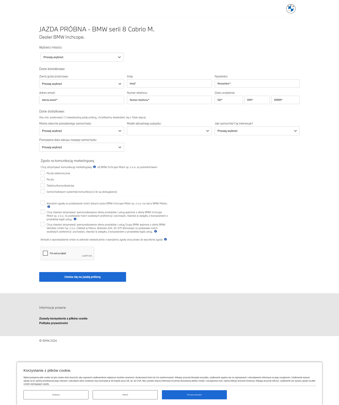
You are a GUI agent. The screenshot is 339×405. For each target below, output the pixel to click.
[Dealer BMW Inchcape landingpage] (291, 8)
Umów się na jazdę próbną (82, 277)
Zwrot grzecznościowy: (53, 76)
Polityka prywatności (53, 323)
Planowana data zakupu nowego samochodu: (68, 140)
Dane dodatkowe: (52, 111)
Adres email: (47, 93)
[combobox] (82, 57)
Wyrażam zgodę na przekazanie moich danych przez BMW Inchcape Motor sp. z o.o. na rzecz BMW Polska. (107, 203)
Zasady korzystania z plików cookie (63, 318)
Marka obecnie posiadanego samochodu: (65, 123)
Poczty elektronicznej (58, 173)
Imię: (130, 76)
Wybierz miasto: (50, 47)
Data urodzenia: (225, 93)
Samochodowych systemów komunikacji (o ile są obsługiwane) (82, 191)
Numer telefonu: (137, 93)
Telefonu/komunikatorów (60, 185)
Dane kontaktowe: (52, 69)
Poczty (50, 179)
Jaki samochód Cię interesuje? (234, 123)
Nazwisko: (221, 76)
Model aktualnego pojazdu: (144, 123)
